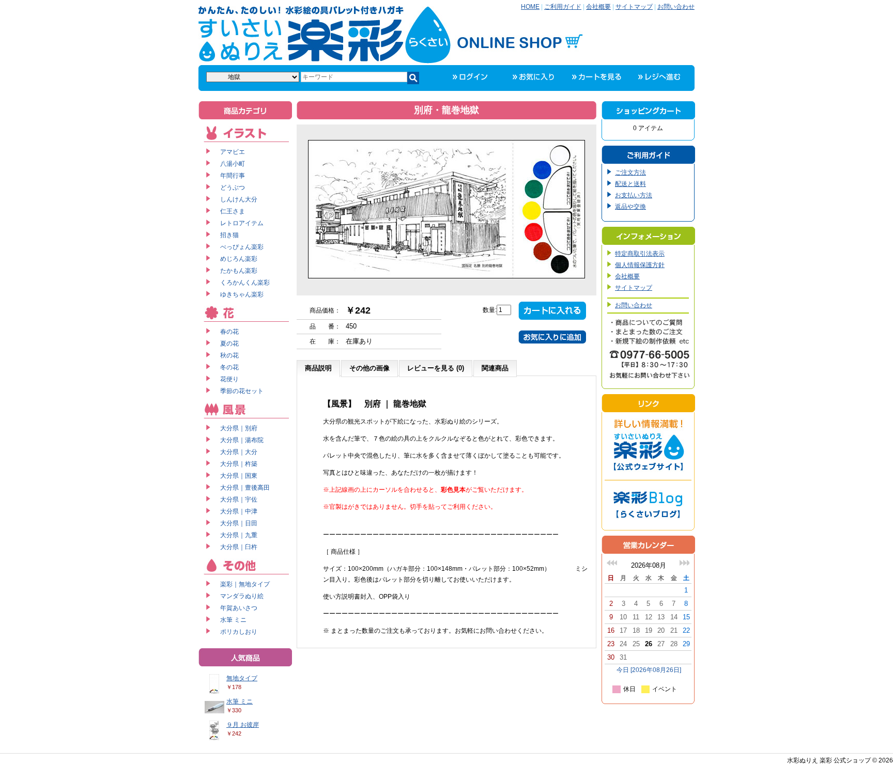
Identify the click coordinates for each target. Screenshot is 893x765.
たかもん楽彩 (238, 270)
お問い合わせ (676, 6)
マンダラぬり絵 (242, 596)
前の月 (612, 562)
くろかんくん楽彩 (245, 282)
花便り (229, 379)
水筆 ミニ (233, 619)
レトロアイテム (242, 223)
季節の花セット (242, 391)
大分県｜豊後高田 (245, 487)
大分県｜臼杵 (238, 547)
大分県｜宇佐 (238, 499)
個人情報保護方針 (640, 265)
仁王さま (232, 211)
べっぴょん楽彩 (242, 247)
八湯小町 (232, 163)
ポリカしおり (238, 631)
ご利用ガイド (562, 6)
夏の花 (229, 343)
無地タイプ (241, 678)
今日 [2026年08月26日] (649, 670)
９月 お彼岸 (242, 724)
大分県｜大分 (238, 452)
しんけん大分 (238, 199)
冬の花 (229, 367)
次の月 (684, 562)
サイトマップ (634, 6)
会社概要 (598, 6)
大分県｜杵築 (238, 463)
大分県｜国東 (238, 475)
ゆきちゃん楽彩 (242, 294)
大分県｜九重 (238, 535)
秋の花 (229, 355)
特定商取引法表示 (640, 253)
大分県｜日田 (238, 523)
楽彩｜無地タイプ (245, 584)
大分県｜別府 (238, 428)
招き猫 (229, 235)
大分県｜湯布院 (242, 440)
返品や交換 (630, 206)
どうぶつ (232, 187)
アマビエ (232, 151)
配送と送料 (630, 184)
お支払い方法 (633, 195)
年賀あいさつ (238, 608)
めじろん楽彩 (238, 258)
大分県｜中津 (238, 511)
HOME (530, 6)
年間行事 (232, 175)
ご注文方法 (630, 172)
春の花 (229, 331)
